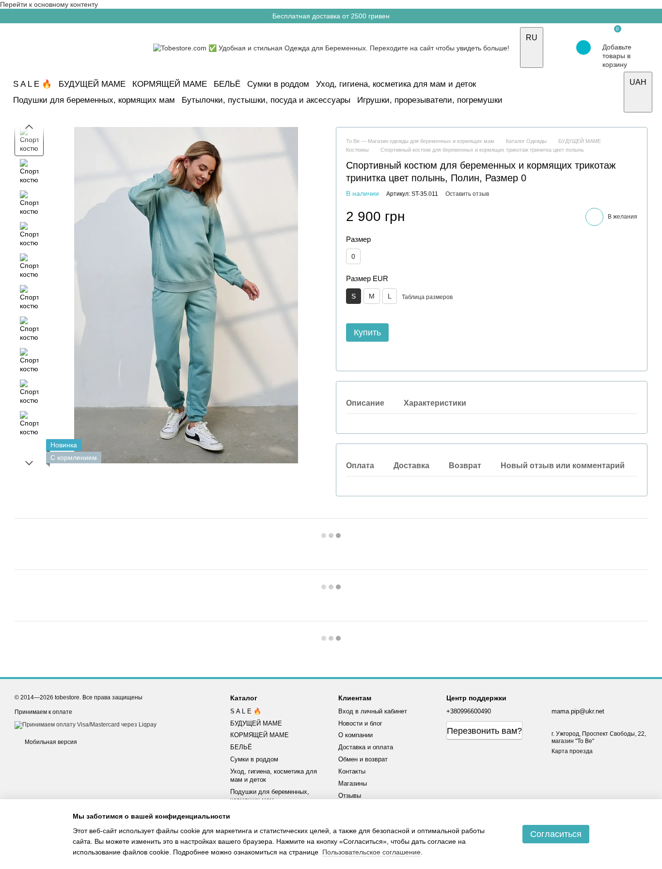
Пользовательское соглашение (371, 852)
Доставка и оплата (365, 747)
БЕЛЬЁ (227, 84)
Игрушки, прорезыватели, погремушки (430, 100)
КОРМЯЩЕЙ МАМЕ (169, 84)
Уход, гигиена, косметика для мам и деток (396, 84)
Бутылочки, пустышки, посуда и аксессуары (266, 100)
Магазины (352, 783)
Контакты (351, 771)
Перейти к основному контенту (49, 4)
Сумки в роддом (278, 84)
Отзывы (349, 795)
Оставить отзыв (467, 193)
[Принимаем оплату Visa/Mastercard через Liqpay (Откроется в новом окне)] (86, 724)
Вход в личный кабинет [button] (372, 711)
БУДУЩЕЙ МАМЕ (92, 84)
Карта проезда (572, 751)
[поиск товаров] (612, 92)
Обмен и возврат (363, 759)
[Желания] (557, 47)
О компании (355, 735)
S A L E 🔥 (32, 84)
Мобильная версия (50, 742)
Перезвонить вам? (484, 731)
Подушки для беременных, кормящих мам (94, 100)
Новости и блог (360, 723)
